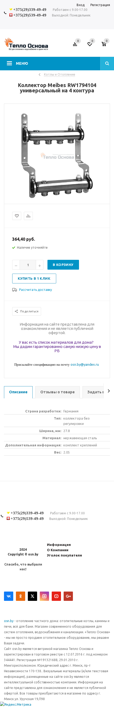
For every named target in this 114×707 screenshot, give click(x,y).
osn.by (9, 621)
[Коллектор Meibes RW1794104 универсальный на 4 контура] (57, 199)
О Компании (57, 550)
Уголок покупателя (64, 555)
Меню (22, 63)
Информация (59, 544)
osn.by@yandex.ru (85, 364)
